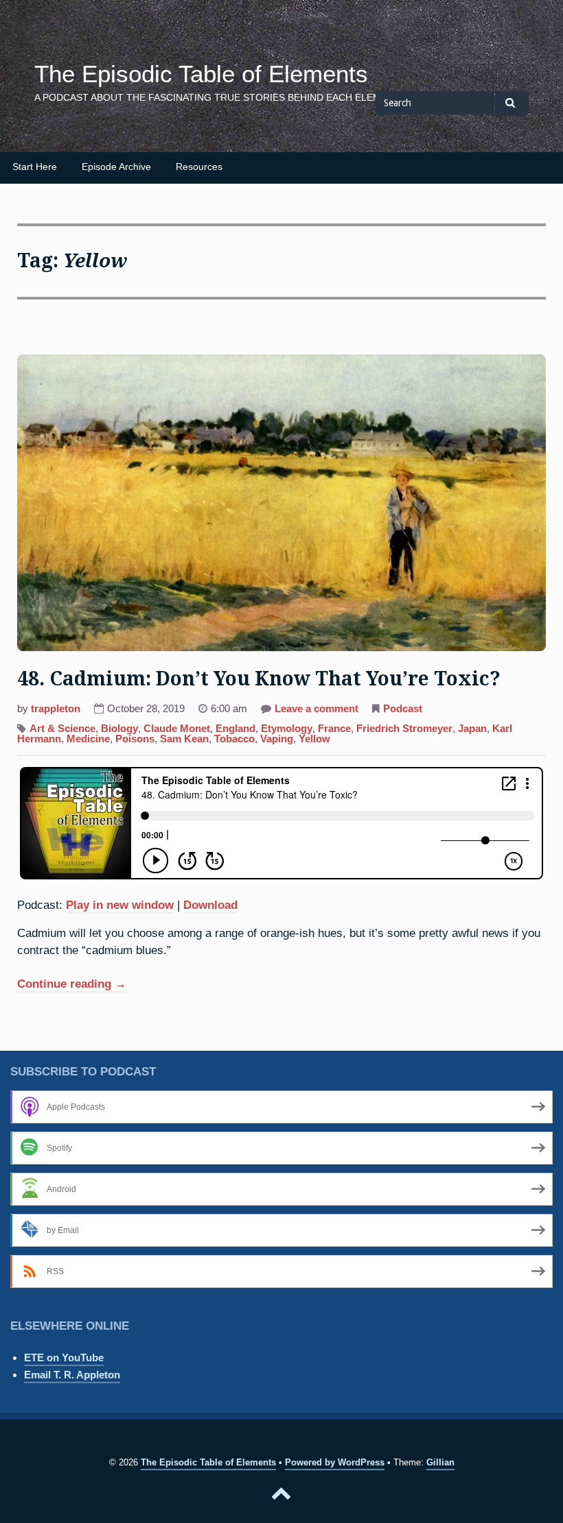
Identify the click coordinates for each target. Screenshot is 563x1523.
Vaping (276, 738)
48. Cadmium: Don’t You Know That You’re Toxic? (259, 679)
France (334, 728)
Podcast (402, 708)
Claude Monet (176, 728)
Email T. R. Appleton (72, 1374)
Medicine (88, 738)
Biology (119, 728)
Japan (472, 728)
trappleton (55, 708)
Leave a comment (316, 710)
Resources (199, 167)
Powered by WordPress (334, 1462)
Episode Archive (116, 167)
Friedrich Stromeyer (404, 728)
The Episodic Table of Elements (201, 74)
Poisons (134, 738)
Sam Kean (184, 738)
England (235, 728)
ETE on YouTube (64, 1357)
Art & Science (62, 728)
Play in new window (120, 905)
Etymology (286, 728)
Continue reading (71, 984)
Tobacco (234, 738)
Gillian (440, 1462)
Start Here (34, 167)
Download (210, 905)
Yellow (314, 738)
